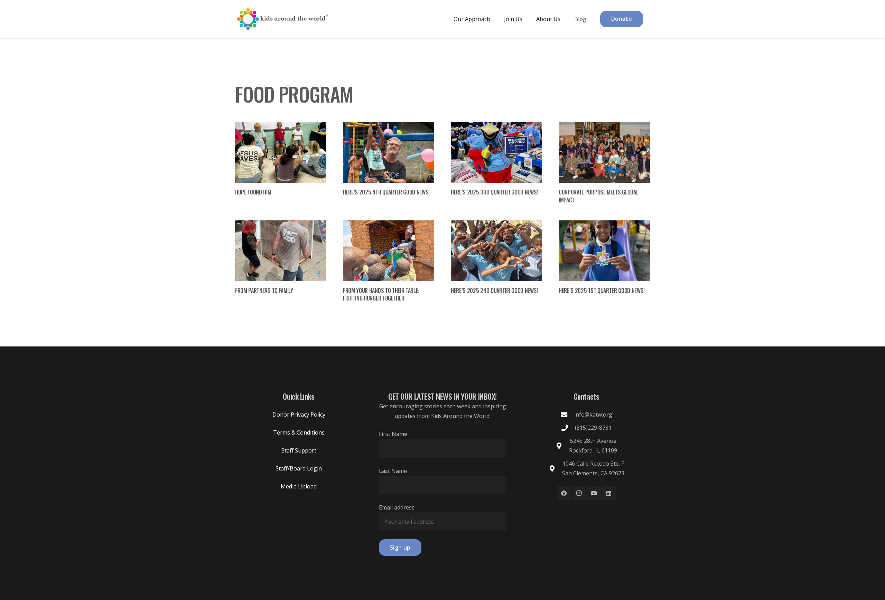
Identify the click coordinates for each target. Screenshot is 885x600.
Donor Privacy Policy (298, 414)
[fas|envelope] (567, 414)
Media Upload (299, 486)
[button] (495, 19)
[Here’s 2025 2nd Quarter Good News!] (496, 250)
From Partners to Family (264, 290)
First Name (393, 434)
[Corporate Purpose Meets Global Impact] (604, 152)
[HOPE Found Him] (280, 152)
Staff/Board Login (299, 468)
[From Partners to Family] (280, 250)
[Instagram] (579, 493)
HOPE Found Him (253, 192)
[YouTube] (594, 493)
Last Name (393, 471)
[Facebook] (564, 493)
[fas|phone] (568, 428)
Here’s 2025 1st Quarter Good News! (602, 290)
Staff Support (298, 450)
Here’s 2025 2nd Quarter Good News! (494, 290)
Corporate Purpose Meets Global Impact (598, 196)
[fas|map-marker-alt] (562, 445)
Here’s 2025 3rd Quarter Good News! (494, 192)
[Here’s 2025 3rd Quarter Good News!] (496, 152)
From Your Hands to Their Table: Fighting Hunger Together (381, 294)
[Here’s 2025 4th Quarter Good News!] (388, 152)
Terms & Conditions (299, 432)
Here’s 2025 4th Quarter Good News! (386, 192)
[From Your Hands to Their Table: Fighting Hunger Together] (388, 250)
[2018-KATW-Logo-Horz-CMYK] (282, 19)
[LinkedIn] (609, 493)
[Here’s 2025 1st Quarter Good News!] (604, 250)
